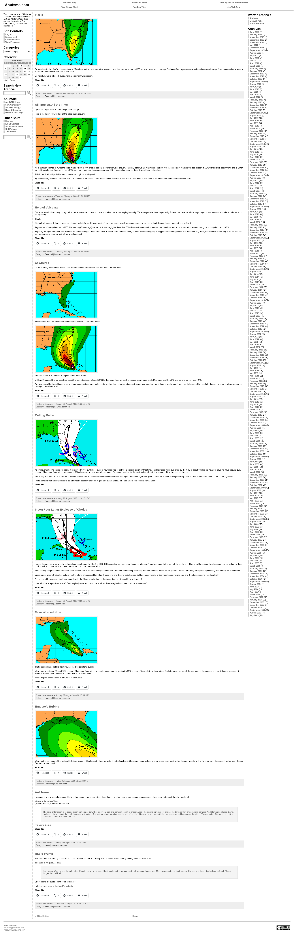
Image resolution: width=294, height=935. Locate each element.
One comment (60, 784)
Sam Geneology (13, 105)
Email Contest (12, 124)
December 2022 (257, 40)
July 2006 (254, 524)
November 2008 (257, 451)
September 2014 (257, 269)
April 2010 (254, 407)
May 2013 (254, 311)
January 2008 (256, 477)
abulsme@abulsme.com (14, 928)
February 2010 (256, 412)
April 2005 (254, 563)
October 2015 (256, 235)
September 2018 (257, 144)
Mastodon (8, 26)
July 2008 (254, 462)
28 (9, 77)
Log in (8, 34)
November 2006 (257, 514)
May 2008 (254, 467)
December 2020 (257, 74)
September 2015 (257, 238)
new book (146, 858)
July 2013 (254, 305)
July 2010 (254, 399)
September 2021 (257, 50)
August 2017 (255, 178)
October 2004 (256, 579)
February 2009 (256, 443)
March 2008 (255, 472)
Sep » (12, 80)
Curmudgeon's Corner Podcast (233, 3)
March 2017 (255, 191)
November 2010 (257, 389)
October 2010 (256, 391)
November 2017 (257, 170)
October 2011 (256, 360)
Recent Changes (13, 110)
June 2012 (254, 339)
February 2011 (256, 381)
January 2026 (256, 35)
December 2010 (257, 386)
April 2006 (254, 532)
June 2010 (254, 402)
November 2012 (257, 326)
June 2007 (254, 495)
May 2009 (254, 436)
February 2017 (256, 193)
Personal (49, 96)
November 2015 (257, 232)
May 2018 (254, 154)
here (73, 882)
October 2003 (256, 607)
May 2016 (254, 217)
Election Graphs (139, 3)
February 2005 (256, 568)
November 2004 (257, 576)
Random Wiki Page (14, 113)
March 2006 (255, 535)
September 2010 (257, 394)
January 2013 (256, 321)
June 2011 (254, 370)
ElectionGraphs (257, 23)
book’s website (65, 886)
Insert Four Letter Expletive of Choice (61, 509)
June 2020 (254, 89)
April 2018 (254, 157)
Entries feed (11, 37)
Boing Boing (45, 825)
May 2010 (254, 404)
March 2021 (255, 66)
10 (21, 69)
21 (9, 75)
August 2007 (255, 490)
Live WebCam (233, 7)
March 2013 (255, 316)
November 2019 (257, 107)
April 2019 (254, 126)
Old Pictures (11, 129)
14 (9, 72)
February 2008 (256, 475)
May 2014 (254, 279)
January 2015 (256, 258)
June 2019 (254, 120)
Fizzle (39, 14)
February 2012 (256, 350)
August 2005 (255, 553)
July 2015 (254, 243)
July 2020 (254, 87)
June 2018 (254, 152)
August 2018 (255, 147)
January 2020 (256, 102)
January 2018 (256, 165)
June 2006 (254, 527)
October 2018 (256, 141)
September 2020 (257, 81)
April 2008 (254, 469)
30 (17, 77)
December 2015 (257, 230)
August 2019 (255, 115)
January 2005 (256, 571)
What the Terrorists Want (46, 801)
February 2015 (256, 256)
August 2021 (255, 53)
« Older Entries (42, 916)
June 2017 (254, 183)
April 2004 (254, 592)
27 (5, 77)
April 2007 (254, 501)
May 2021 (254, 61)
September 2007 (257, 488)
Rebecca (138, 481)
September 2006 (257, 519)
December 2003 (257, 602)
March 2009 (255, 441)
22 (13, 75)
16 (17, 72)
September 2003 (257, 610)
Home (135, 916)
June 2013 (254, 308)
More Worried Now (48, 612)
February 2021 (256, 68)
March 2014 (255, 285)
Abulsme (254, 18)
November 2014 (257, 264)
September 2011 (257, 363)
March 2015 (255, 253)
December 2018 (257, 136)
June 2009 (254, 433)
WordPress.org (12, 42)
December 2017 (257, 167)
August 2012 (255, 334)
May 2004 (254, 589)
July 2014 (254, 274)
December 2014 (257, 261)
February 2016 (256, 225)
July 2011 (254, 368)
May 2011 (254, 373)
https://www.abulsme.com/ (14, 930)
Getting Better (44, 415)
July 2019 (254, 118)
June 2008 (254, 464)
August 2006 (255, 521)
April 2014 (254, 282)
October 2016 (256, 204)
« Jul (6, 80)
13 (5, 72)
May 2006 (254, 529)
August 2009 (255, 428)
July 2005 (254, 555)
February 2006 (256, 537)
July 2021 (254, 55)
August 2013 (255, 303)
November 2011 (257, 357)
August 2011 (255, 365)
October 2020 (256, 79)
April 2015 (254, 251)
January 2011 (256, 383)
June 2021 (254, 58)
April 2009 (254, 438)
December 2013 (257, 292)
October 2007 (256, 485)
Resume (9, 121)
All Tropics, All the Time (51, 104)
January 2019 (256, 133)
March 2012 (255, 347)
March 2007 (255, 503)
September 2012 (257, 331)
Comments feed (12, 39)
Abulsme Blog (69, 3)
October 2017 (256, 173)
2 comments (59, 96)
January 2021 (256, 71)
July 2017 (254, 180)
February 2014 (256, 287)
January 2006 (256, 540)
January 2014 (256, 290)
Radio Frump (44, 853)
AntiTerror (42, 792)
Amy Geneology (13, 107)
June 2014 (254, 277)
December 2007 (257, 480)
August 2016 (255, 209)
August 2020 (255, 84)
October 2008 (256, 454)
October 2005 (256, 548)
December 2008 (257, 449)
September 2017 (257, 175)
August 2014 (255, 272)
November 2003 (257, 605)
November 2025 (257, 37)
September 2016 (257, 206)
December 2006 (257, 511)
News (47, 845)
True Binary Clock (69, 7)
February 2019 (256, 131)
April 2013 (254, 313)
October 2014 (256, 266)
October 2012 (256, 329)
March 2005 (255, 566)
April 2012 (254, 344)
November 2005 (257, 545)
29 (13, 77)
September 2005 (257, 550)
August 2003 (255, 613)
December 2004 (257, 574)
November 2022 (257, 42)
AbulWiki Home (12, 102)
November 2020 (257, 76)
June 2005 (254, 558)
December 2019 (257, 105)
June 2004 (254, 587)
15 (13, 72)
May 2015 (254, 248)
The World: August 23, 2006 (48, 863)
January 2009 (256, 446)
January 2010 (256, 415)
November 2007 (257, 482)
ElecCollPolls (256, 21)
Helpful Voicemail (47, 207)
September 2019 (257, 113)
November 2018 (257, 139)
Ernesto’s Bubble (47, 706)
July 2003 (254, 615)
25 (25, 75)
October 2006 (256, 516)
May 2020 (254, 92)
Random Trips (139, 7)
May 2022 (254, 45)
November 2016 (257, 201)
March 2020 (255, 97)
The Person (10, 132)
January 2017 (256, 196)
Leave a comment (62, 199)
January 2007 (256, 508)
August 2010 (255, 397)
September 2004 (257, 581)
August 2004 (255, 584)
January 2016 (256, 227)
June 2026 (254, 32)
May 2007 (254, 498)
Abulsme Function (14, 126)
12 (29, 69)
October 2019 (256, 110)
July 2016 (254, 212)
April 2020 (254, 94)
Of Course (42, 262)
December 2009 (257, 417)
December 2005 (257, 542)
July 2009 (254, 430)
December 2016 (257, 199)
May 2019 (254, 123)
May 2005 (254, 561)
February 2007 (256, 506)
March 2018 (255, 160)
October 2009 (256, 423)
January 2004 (256, 600)
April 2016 (254, 219)
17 (21, 72)
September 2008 (257, 456)
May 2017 (254, 186)
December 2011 (257, 355)
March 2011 (255, 378)
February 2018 (256, 162)
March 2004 (255, 594)
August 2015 (255, 240)
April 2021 (254, 63)
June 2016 (254, 214)
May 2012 (254, 342)
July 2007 (254, 493)
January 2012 (256, 352)
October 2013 (256, 298)
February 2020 (256, 100)
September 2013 (257, 300)
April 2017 (254, 188)
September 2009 (257, 425)
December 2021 (257, 48)
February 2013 (256, 318)
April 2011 (254, 376)
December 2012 (257, 324)
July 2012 (254, 337)
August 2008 (255, 459)
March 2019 (255, 128)
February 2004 (256, 597)
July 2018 (254, 149)
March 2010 (255, 410)
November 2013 (257, 295)
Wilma (73, 170)
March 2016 (255, 222)
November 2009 (257, 420)
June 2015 (254, 245)
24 (21, 75)
